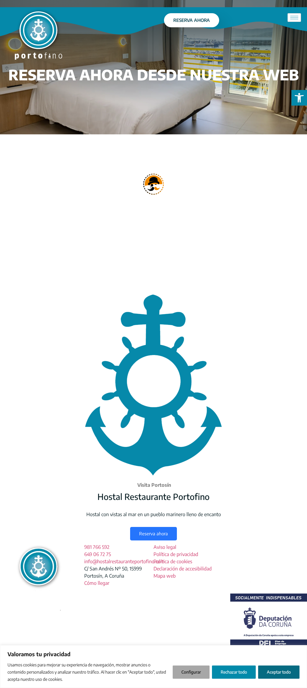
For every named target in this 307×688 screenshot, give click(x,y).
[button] (299, 98)
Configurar (191, 672)
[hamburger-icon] (294, 17)
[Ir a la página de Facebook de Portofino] (237, 20)
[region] (153, 666)
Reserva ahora (191, 20)
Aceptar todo (279, 672)
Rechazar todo (234, 672)
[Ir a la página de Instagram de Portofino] (227, 20)
